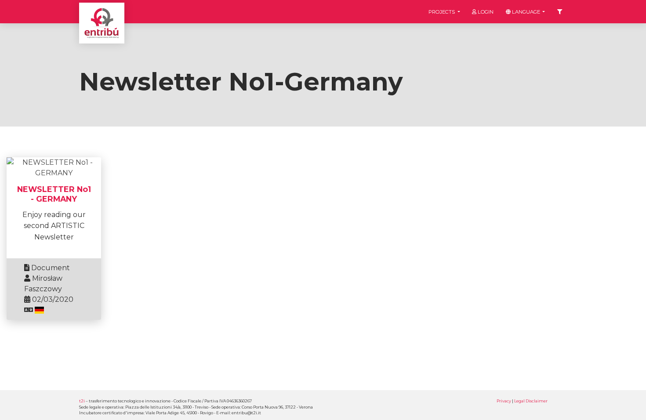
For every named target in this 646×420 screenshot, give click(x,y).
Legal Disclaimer (531, 400)
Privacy (504, 400)
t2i (82, 400)
